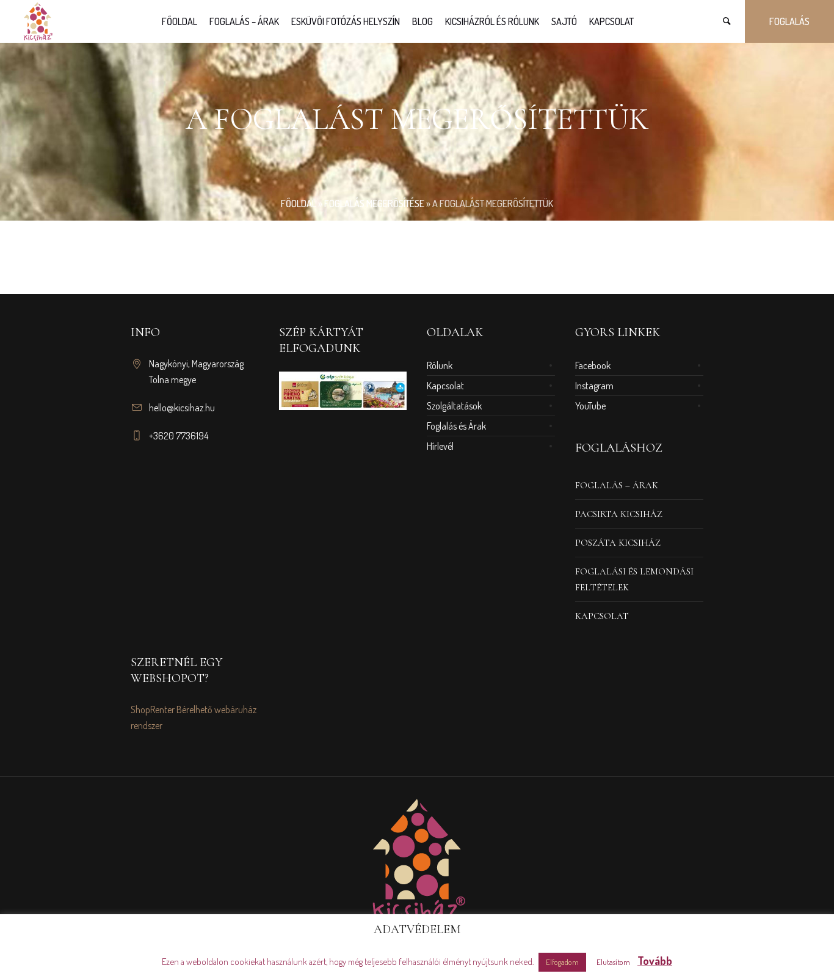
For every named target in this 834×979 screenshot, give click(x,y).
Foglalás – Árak (616, 485)
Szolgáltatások (454, 406)
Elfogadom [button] (562, 962)
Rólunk (439, 365)
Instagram (594, 386)
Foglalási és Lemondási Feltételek (634, 579)
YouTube (590, 406)
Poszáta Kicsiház (618, 542)
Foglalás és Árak (456, 426)
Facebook (593, 365)
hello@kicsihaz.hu (182, 408)
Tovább (654, 960)
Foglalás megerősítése (374, 203)
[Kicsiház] (417, 860)
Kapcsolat (445, 386)
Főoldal (298, 203)
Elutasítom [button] (613, 962)
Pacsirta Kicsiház (618, 513)
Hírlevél (440, 446)
